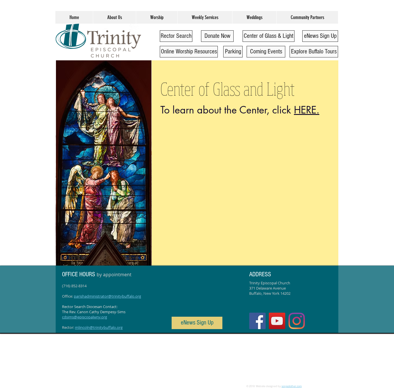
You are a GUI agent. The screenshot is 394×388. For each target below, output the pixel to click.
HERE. (306, 109)
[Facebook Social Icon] (257, 321)
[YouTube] (277, 321)
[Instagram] (296, 321)
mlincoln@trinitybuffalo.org (99, 327)
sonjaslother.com (292, 386)
